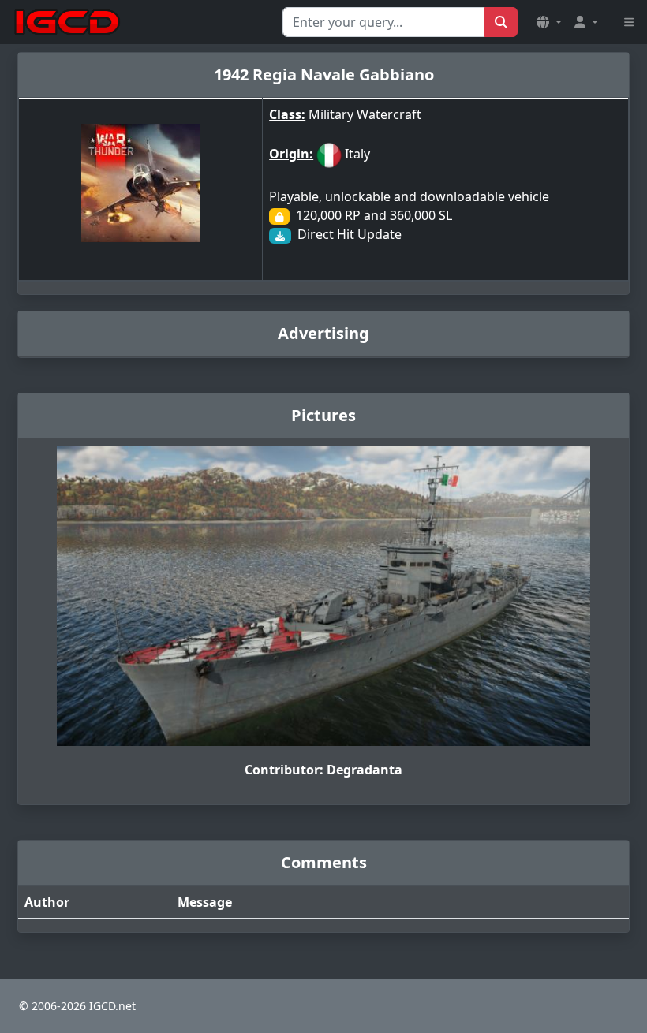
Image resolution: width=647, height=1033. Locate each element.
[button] (549, 22)
